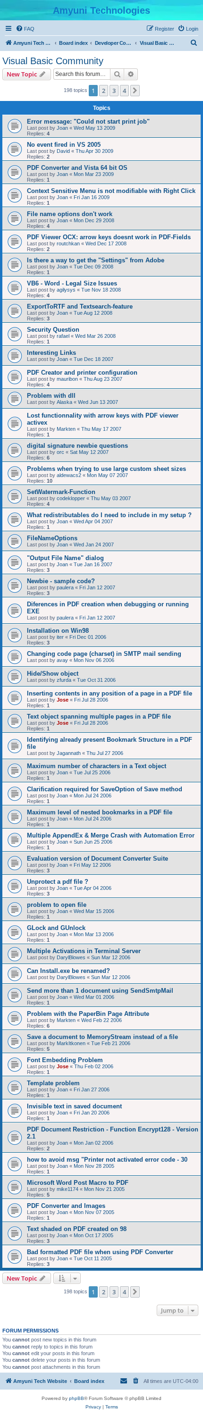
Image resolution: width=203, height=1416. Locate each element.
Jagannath (69, 753)
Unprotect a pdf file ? (57, 881)
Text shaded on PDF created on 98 (77, 1228)
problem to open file (56, 904)
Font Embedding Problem (65, 1060)
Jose (62, 700)
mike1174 (67, 1189)
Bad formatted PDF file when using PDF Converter (100, 1252)
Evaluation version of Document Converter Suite (97, 858)
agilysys (66, 290)
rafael (63, 336)
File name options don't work (69, 214)
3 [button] (114, 90)
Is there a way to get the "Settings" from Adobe (95, 260)
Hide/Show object (52, 673)
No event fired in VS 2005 (64, 144)
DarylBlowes (71, 957)
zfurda (64, 680)
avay (62, 660)
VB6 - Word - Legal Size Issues (72, 283)
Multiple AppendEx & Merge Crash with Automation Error (111, 835)
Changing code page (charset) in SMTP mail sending (104, 653)
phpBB (76, 1398)
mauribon (67, 379)
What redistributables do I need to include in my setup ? (109, 515)
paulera (65, 587)
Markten (66, 429)
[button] (135, 90)
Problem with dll (51, 395)
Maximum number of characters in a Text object (96, 766)
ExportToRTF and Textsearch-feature (80, 306)
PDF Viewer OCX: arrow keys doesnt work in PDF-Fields (109, 237)
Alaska (64, 402)
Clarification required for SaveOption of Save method (104, 789)
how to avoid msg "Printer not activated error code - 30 (107, 1159)
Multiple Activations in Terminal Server (84, 951)
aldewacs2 (69, 475)
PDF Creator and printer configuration (82, 372)
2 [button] (103, 90)
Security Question (53, 329)
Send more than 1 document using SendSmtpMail (100, 990)
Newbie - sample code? (61, 581)
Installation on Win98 (58, 630)
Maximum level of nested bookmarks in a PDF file (99, 812)
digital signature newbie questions (77, 445)
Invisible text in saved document (74, 1106)
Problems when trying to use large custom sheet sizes (106, 468)
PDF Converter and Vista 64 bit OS (77, 167)
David (63, 151)
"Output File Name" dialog (65, 557)
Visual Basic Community (52, 61)
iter (60, 637)
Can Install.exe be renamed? (68, 970)
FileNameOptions (52, 538)
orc (60, 452)
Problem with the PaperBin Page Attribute (88, 1013)
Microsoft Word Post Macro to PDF (77, 1182)
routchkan (68, 243)
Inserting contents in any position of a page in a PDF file (109, 693)
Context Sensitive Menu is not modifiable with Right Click (111, 190)
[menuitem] (25, 28)
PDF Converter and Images (66, 1205)
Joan (62, 128)
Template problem (53, 1083)
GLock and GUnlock (56, 927)
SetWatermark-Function (61, 491)
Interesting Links (51, 352)
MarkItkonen (71, 1043)
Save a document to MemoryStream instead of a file (102, 1036)
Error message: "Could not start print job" (88, 121)
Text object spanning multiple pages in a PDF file (99, 716)
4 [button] (124, 90)
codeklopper (71, 498)
